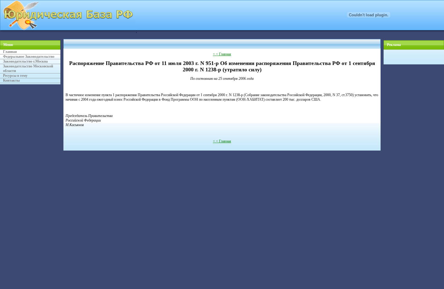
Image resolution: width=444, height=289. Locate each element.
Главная (10, 52)
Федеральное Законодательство (28, 56)
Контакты (11, 80)
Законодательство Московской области (28, 68)
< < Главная (222, 54)
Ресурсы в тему (15, 75)
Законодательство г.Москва (25, 61)
